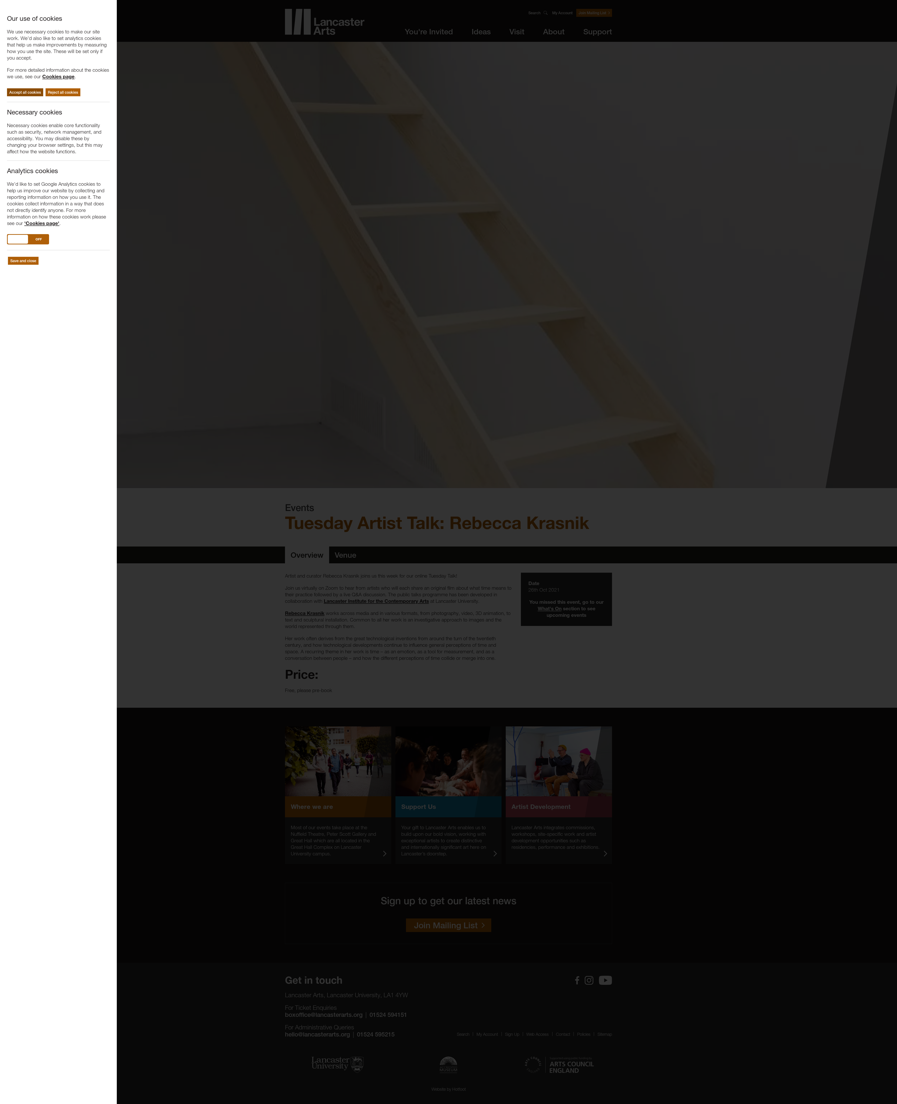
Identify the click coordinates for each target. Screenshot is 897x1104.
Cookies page (58, 76)
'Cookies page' (41, 223)
